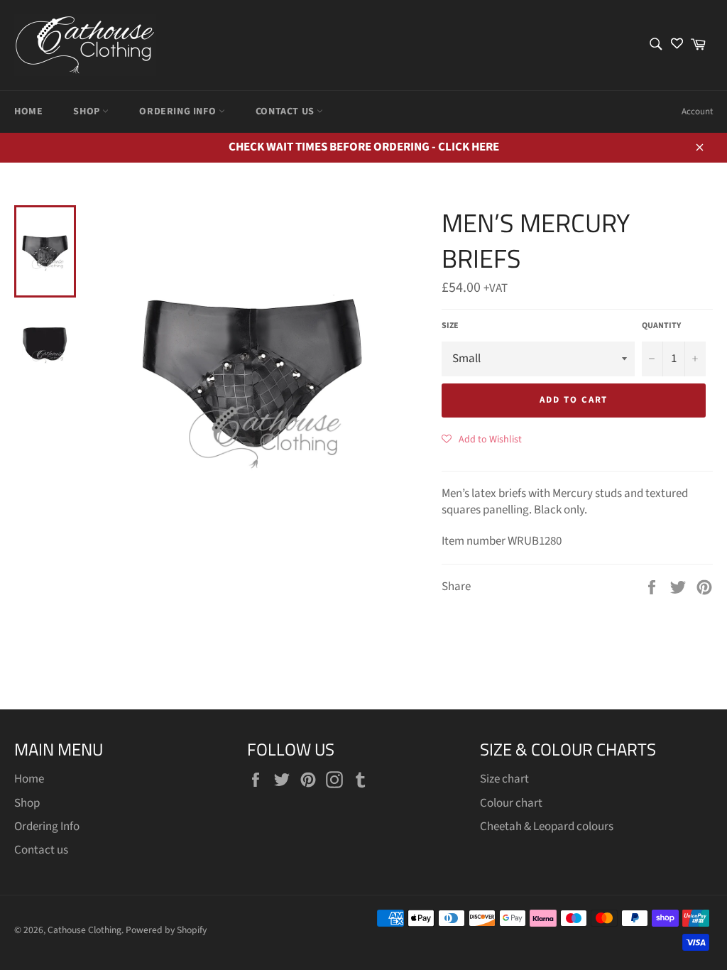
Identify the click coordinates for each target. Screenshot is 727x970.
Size (450, 326)
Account (697, 111)
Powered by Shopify (166, 930)
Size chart (504, 779)
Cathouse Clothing (84, 930)
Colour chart (511, 803)
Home (28, 111)
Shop (87, 111)
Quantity (661, 326)
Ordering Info (178, 111)
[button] (482, 439)
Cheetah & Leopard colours (546, 826)
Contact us (286, 111)
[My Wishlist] (677, 45)
